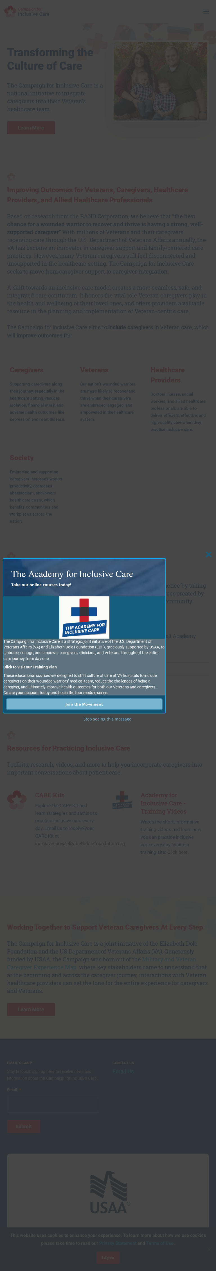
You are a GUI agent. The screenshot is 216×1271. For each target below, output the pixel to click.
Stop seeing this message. (108, 719)
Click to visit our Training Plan (30, 667)
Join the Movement (84, 704)
